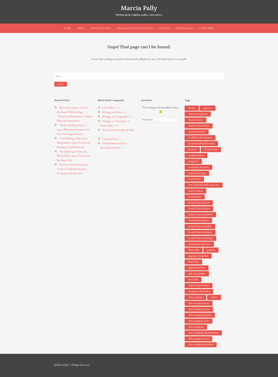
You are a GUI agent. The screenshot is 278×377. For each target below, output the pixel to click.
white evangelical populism (199, 315)
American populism (196, 131)
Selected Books (100, 28)
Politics (164, 28)
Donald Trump (210, 149)
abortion (191, 108)
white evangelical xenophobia (200, 344)
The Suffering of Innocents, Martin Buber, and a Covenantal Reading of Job (73, 156)
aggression (207, 108)
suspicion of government (198, 285)
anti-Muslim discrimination (200, 137)
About (81, 28)
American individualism (198, 125)
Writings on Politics (112, 112)
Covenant (192, 149)
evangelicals (193, 161)
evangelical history (196, 155)
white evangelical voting (198, 338)
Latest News (206, 28)
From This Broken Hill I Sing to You (203, 184)
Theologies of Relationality (135, 28)
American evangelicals (197, 114)
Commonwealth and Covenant (201, 143)
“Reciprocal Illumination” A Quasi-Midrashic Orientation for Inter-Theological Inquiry (73, 130)
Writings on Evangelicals (115, 116)
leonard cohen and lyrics (198, 220)
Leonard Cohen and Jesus (199, 208)
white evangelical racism (198, 320)
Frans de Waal (194, 179)
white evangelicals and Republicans (203, 332)
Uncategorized (109, 139)
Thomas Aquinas (195, 297)
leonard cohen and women (199, 244)
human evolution (195, 190)
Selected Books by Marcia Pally (118, 130)
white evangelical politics (199, 309)
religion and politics (196, 267)
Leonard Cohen (194, 196)
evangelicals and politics (198, 167)
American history (195, 120)
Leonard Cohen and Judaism (200, 214)
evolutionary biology (197, 173)
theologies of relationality (199, 291)
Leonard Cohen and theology (200, 238)
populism (211, 250)
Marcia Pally (139, 8)
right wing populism (196, 273)
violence (214, 297)
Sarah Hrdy (193, 279)
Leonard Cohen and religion (200, 232)
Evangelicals (184, 28)
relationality (193, 261)
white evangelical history (198, 303)
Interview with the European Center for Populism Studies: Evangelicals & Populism (73, 169)
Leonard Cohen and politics (200, 226)
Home (67, 28)
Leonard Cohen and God (198, 202)
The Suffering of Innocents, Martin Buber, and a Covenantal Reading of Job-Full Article (73, 143)
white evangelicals (196, 326)
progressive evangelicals (198, 256)
